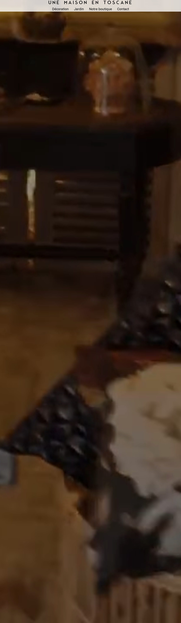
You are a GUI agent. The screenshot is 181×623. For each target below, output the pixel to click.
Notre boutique (100, 9)
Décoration (60, 9)
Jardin (79, 9)
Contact (123, 9)
